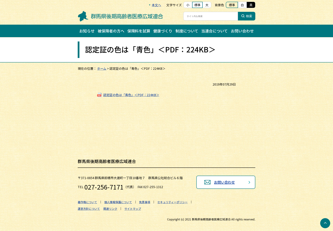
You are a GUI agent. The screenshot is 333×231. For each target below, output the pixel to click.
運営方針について (89, 209)
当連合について (214, 30)
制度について (187, 30)
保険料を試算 (138, 30)
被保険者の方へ (111, 30)
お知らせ (87, 30)
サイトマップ (132, 209)
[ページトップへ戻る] (325, 223)
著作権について (87, 202)
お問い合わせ (242, 30)
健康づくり (162, 30)
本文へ (156, 5)
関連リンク (110, 209)
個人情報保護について (118, 202)
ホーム (101, 68)
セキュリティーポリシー (172, 202)
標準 (197, 5)
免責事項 (144, 202)
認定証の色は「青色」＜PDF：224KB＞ (131, 95)
